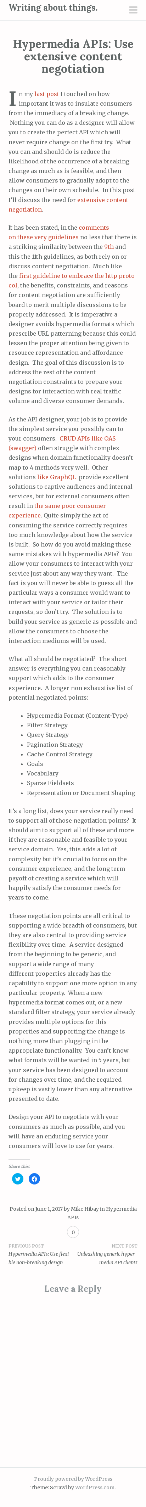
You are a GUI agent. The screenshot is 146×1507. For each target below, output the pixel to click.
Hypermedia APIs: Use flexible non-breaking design (40, 1254)
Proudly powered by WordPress (73, 1479)
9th (109, 246)
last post (46, 93)
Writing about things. (53, 7)
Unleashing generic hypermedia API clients (107, 1254)
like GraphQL (57, 477)
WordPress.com (94, 1487)
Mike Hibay (85, 1209)
